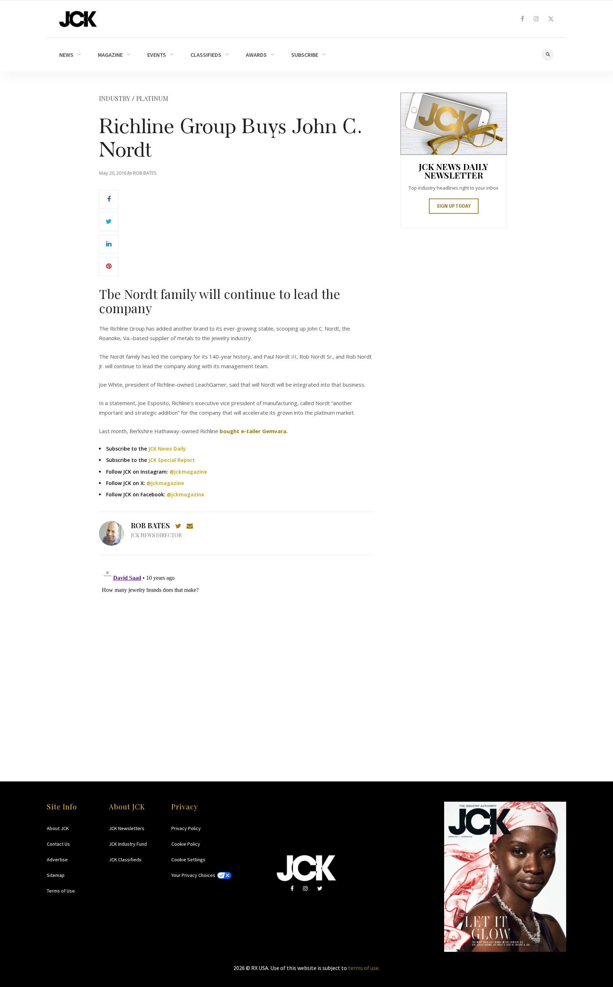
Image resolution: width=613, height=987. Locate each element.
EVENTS (156, 54)
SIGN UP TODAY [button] (454, 206)
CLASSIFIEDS (205, 54)
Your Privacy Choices (193, 875)
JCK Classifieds (125, 859)
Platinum (152, 98)
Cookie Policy (185, 844)
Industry (114, 98)
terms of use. (364, 967)
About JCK (58, 828)
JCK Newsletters (126, 828)
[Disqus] (235, 654)
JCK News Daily (167, 448)
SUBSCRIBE (304, 54)
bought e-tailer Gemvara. (254, 431)
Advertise (57, 859)
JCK (78, 19)
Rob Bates (150, 525)
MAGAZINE (110, 54)
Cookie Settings (188, 859)
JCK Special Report (171, 460)
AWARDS (256, 54)
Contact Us (58, 844)
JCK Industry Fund (128, 844)
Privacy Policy (186, 828)
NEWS (66, 54)
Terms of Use (61, 891)
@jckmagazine (188, 471)
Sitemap (56, 875)
